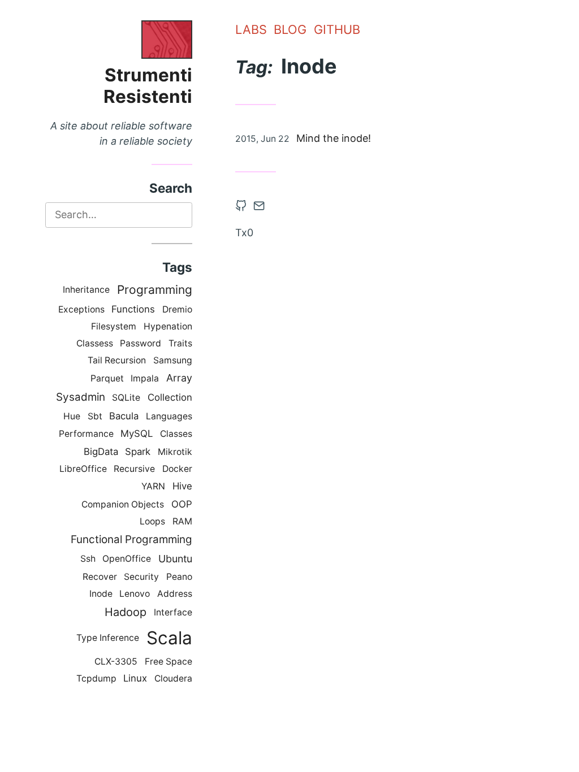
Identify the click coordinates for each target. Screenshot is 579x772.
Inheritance (86, 289)
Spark (137, 451)
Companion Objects (122, 504)
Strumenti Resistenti (147, 85)
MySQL (136, 433)
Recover (100, 576)
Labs (251, 29)
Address (174, 593)
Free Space (168, 661)
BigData (101, 451)
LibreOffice (83, 468)
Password (140, 343)
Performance (86, 433)
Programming (154, 290)
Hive (182, 486)
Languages (169, 416)
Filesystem (113, 326)
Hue (71, 416)
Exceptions (81, 309)
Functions (133, 309)
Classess (94, 343)
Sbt (95, 416)
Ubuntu (175, 559)
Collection (170, 397)
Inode (101, 593)
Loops (152, 521)
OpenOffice (126, 558)
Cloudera (173, 678)
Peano (179, 576)
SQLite (126, 397)
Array (179, 378)
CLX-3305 (115, 661)
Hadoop (125, 612)
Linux (135, 678)
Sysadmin (80, 397)
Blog (290, 29)
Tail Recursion (117, 360)
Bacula (124, 416)
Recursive (134, 468)
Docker (177, 468)
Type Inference (107, 637)
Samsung (172, 360)
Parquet (107, 378)
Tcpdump (96, 678)
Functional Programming (131, 539)
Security (141, 576)
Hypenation (168, 326)
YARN (153, 486)
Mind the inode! (333, 138)
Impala (145, 378)
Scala (169, 638)
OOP (181, 504)
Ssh (88, 558)
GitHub (337, 29)
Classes (176, 433)
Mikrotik (175, 451)
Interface (173, 612)
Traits (180, 343)
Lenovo (134, 593)
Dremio (177, 309)
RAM (182, 521)
